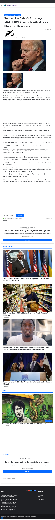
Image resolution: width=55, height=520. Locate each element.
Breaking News (8, 15)
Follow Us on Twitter (9, 478)
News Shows (40, 495)
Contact (39, 498)
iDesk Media (33, 516)
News (14, 15)
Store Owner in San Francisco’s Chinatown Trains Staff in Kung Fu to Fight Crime (24, 423)
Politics (18, 15)
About (39, 496)
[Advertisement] (27, 442)
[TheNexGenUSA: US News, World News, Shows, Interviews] (10, 5)
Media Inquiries (41, 499)
